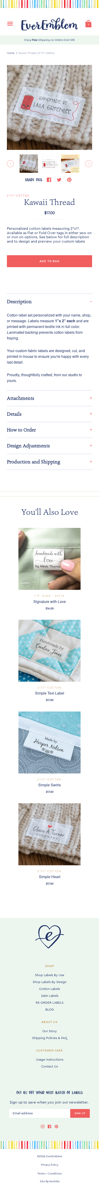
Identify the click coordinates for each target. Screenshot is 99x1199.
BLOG (49, 1009)
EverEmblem (54, 1156)
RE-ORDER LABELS (50, 1002)
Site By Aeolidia (49, 1181)
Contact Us (49, 1066)
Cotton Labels (49, 989)
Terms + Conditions (49, 1173)
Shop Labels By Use (49, 975)
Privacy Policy (49, 1164)
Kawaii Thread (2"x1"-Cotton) (36, 53)
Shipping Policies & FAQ (49, 1038)
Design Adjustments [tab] (28, 446)
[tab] (49, 301)
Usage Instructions (49, 1059)
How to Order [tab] (21, 430)
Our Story (49, 1031)
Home (10, 53)
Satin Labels (49, 995)
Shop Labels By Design (50, 982)
